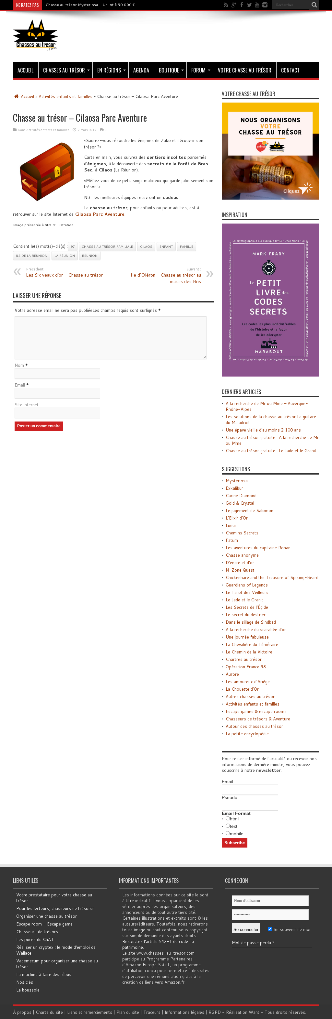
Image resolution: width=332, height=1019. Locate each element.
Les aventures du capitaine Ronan (258, 548)
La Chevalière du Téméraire (252, 644)
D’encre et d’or (240, 562)
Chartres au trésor (244, 659)
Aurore (232, 674)
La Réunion (64, 255)
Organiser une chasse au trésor (46, 916)
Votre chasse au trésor (244, 70)
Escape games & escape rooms (256, 711)
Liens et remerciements (89, 1012)
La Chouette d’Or (242, 689)
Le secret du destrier (246, 615)
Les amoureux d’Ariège (248, 682)
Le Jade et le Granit (244, 600)
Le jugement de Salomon (249, 510)
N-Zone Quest (240, 570)
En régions (109, 70)
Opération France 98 (246, 667)
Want (254, 1012)
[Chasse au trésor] (35, 46)
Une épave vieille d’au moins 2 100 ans (263, 430)
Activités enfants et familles (65, 96)
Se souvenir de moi (291, 929)
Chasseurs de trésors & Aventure (258, 719)
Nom (19, 365)
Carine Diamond (241, 496)
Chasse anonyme (242, 555)
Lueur (231, 525)
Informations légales (184, 1012)
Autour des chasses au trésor (254, 726)
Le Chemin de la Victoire (249, 652)
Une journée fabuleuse (247, 637)
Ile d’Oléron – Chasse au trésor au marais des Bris (166, 276)
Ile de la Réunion (31, 255)
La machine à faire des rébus (43, 974)
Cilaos (146, 246)
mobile (236, 833)
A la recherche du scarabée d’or (256, 629)
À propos (22, 1012)
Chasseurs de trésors (37, 932)
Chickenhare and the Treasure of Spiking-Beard (272, 577)
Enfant (166, 246)
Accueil (25, 70)
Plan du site (127, 1012)
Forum (198, 70)
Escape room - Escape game (44, 924)
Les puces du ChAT (35, 939)
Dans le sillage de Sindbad (251, 622)
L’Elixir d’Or (237, 518)
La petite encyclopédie (247, 734)
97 (73, 246)
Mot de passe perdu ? (253, 943)
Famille (186, 246)
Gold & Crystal (240, 503)
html (234, 818)
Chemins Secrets (242, 533)
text (233, 826)
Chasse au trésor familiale (107, 246)
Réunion (90, 255)
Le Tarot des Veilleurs (247, 592)
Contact (290, 70)
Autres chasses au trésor (250, 696)
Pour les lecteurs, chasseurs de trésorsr (55, 908)
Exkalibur (234, 488)
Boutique (169, 70)
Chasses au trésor (64, 70)
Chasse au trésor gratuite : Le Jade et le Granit (271, 451)
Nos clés (24, 982)
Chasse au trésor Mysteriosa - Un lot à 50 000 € (90, 4)
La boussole (28, 990)
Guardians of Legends (247, 585)
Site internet (27, 405)
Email (20, 385)
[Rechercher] (314, 5)
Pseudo (229, 797)
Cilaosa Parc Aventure (99, 214)
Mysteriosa (237, 481)
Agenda (141, 70)
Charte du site (49, 1012)
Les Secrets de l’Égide (247, 607)
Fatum (232, 540)
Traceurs (151, 1012)
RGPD (214, 1012)
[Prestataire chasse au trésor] (270, 198)
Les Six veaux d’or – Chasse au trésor (64, 272)
